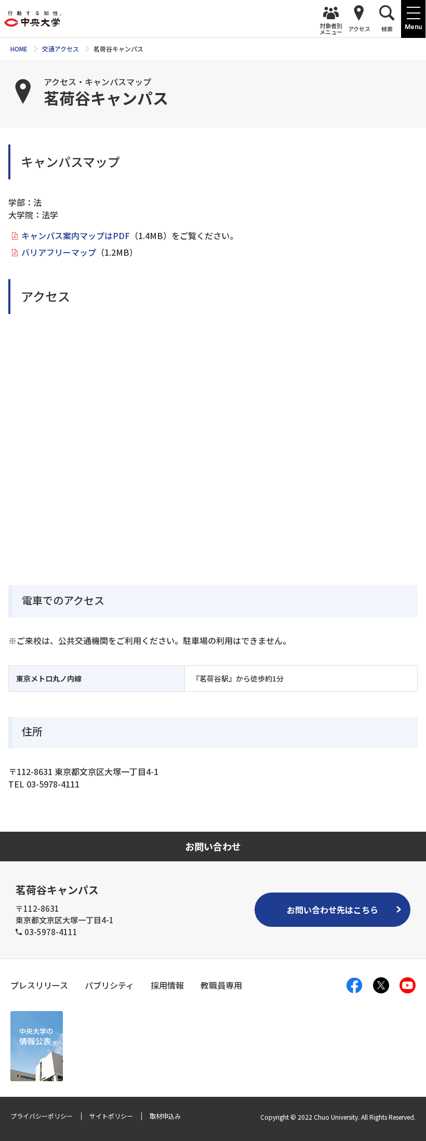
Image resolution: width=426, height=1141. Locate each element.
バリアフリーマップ (58, 252)
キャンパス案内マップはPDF (75, 235)
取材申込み (165, 1115)
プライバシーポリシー (41, 1115)
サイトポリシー (111, 1115)
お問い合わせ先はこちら (332, 909)
